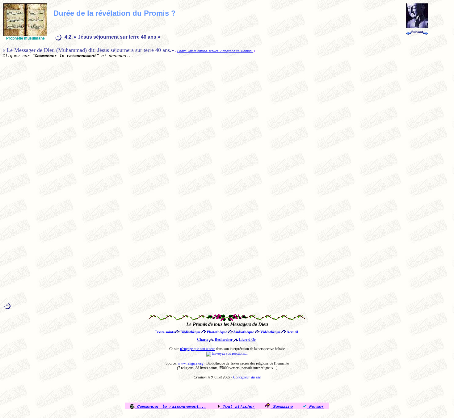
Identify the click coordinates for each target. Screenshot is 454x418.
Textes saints (165, 332)
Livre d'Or (247, 339)
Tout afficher (237, 406)
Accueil (292, 332)
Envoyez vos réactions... (229, 353)
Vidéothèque (270, 332)
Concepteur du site (247, 377)
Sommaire (282, 406)
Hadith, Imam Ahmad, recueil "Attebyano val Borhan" (215, 51)
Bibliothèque (190, 332)
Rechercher (224, 339)
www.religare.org (190, 363)
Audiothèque (243, 332)
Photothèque (217, 332)
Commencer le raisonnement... (170, 406)
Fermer (315, 406)
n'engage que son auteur (197, 349)
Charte (202, 339)
